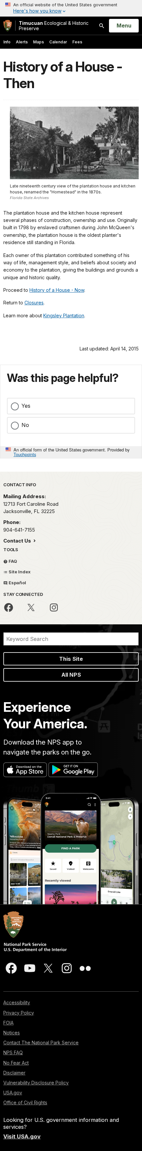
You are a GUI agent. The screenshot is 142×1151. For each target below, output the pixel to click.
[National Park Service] (7, 26)
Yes (25, 405)
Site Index (19, 571)
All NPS (71, 674)
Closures (34, 302)
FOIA (8, 1022)
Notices (11, 1032)
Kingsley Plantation (63, 315)
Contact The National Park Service (41, 1042)
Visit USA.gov (22, 1136)
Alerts (22, 41)
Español (17, 582)
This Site (71, 658)
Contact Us (17, 541)
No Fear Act (16, 1063)
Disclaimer (14, 1072)
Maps (38, 41)
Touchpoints (25, 454)
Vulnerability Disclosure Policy (36, 1082)
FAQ (12, 561)
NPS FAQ (13, 1052)
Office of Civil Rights (25, 1102)
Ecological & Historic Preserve (54, 26)
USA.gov (12, 1092)
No (25, 425)
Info (7, 41)
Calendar (58, 41)
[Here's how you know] (71, 8)
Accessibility (16, 1002)
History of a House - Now (56, 290)
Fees (77, 41)
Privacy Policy (18, 1013)
